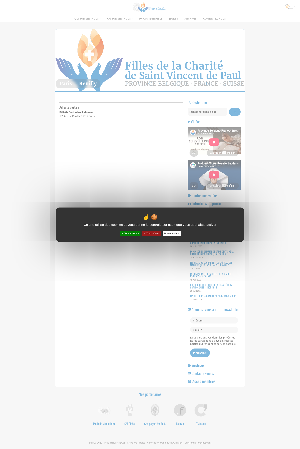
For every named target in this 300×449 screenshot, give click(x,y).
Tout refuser (152, 233)
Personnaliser (172, 233)
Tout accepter (131, 233)
